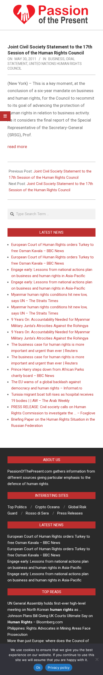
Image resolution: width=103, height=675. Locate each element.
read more (17, 146)
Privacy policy (59, 668)
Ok (38, 668)
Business (56, 59)
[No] (96, 659)
